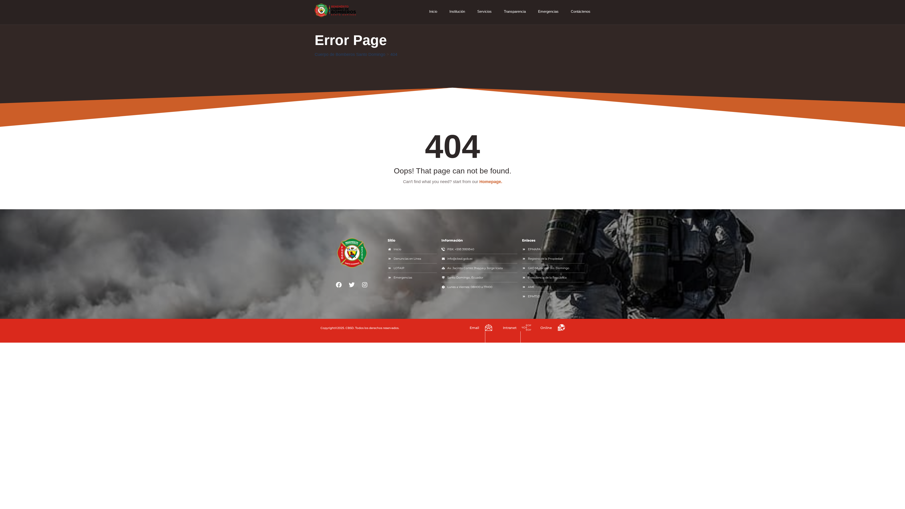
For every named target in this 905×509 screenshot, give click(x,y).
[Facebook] (339, 285)
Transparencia (515, 11)
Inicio (433, 11)
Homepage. (490, 181)
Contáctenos (580, 11)
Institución (457, 11)
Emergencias (548, 11)
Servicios (484, 11)
